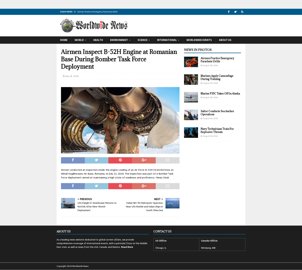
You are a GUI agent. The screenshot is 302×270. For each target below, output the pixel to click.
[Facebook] (229, 12)
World (79, 40)
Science (143, 40)
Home (63, 40)
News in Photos (198, 50)
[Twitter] (235, 12)
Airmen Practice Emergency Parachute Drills (217, 59)
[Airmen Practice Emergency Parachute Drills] (191, 62)
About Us (225, 40)
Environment (119, 40)
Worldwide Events (199, 40)
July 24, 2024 (72, 76)
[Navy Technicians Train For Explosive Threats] (191, 132)
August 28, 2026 (210, 65)
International (167, 40)
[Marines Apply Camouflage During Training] (191, 79)
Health (98, 40)
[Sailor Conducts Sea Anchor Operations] (191, 115)
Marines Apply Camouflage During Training (217, 77)
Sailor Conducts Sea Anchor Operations (217, 112)
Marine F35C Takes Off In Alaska (220, 93)
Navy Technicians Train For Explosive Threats (217, 130)
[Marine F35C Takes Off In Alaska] (191, 97)
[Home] (242, 12)
